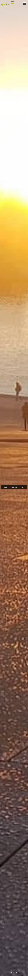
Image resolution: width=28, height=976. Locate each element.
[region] (14, 488)
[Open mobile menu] (24, 3)
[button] (7, 972)
